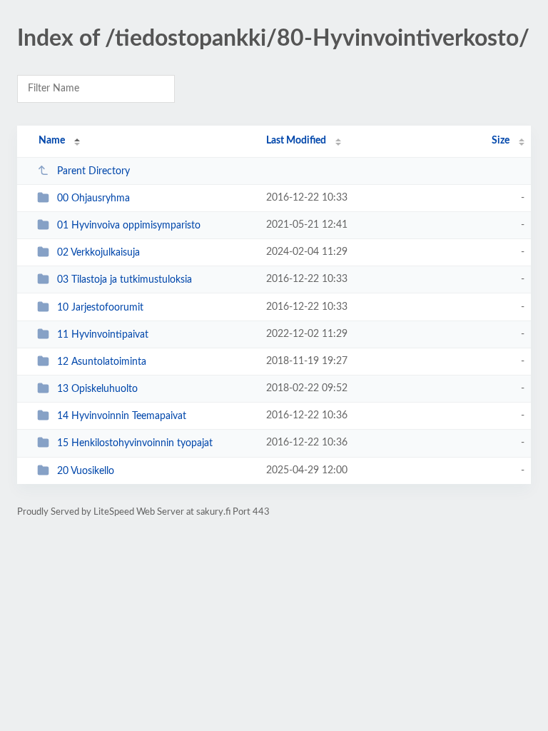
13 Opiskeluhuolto (97, 389)
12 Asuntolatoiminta (101, 362)
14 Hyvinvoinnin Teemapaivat (121, 416)
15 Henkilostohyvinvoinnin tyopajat (135, 443)
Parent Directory (93, 171)
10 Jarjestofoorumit (100, 308)
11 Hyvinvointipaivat (102, 335)
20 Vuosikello (85, 471)
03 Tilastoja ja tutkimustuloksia (124, 280)
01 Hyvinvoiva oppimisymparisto (129, 226)
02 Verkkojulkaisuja (98, 253)
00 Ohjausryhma (93, 198)
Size (500, 141)
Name (52, 141)
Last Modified (296, 141)
